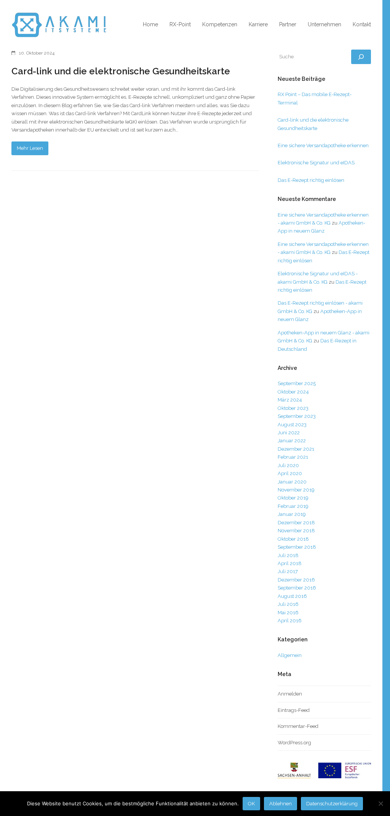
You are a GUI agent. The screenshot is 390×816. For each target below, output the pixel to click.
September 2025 (297, 383)
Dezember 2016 (296, 580)
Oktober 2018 (293, 539)
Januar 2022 (292, 440)
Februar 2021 (293, 457)
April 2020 (290, 473)
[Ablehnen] (380, 803)
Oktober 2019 (293, 498)
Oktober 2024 (293, 392)
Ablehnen (280, 803)
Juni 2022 (289, 432)
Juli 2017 (288, 571)
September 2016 (297, 588)
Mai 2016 (288, 612)
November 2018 (296, 530)
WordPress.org (294, 742)
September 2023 (297, 416)
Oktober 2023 (293, 408)
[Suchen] (361, 57)
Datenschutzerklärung (332, 803)
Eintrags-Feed (294, 710)
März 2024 (290, 400)
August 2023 (292, 424)
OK (251, 803)
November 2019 (296, 490)
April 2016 (290, 620)
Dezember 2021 (296, 449)
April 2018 (290, 563)
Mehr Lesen (30, 148)
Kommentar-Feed (298, 726)
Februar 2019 (293, 506)
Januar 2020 (292, 482)
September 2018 (297, 547)
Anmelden (290, 694)
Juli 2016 (288, 604)
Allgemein (290, 655)
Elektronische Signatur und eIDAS (316, 162)
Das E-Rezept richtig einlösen (311, 180)
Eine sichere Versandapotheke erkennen (323, 145)
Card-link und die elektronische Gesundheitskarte (120, 71)
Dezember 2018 (296, 522)
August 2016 (292, 596)
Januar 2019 (292, 514)
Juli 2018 (288, 555)
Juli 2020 (288, 465)
